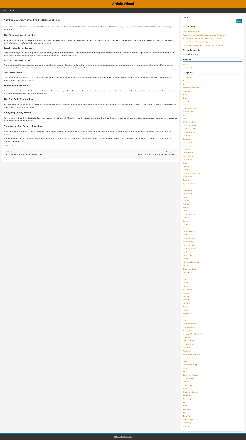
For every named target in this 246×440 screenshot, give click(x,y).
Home (3, 10)
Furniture (186, 218)
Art (184, 84)
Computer (186, 135)
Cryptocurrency (188, 153)
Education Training (189, 183)
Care (184, 115)
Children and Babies (190, 122)
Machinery (186, 286)
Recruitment (187, 351)
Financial (186, 204)
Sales (185, 361)
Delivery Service (188, 156)
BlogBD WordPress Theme (123, 437)
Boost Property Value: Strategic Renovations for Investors (202, 38)
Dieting (185, 170)
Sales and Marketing (190, 365)
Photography (187, 330)
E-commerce (187, 177)
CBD (184, 118)
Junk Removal (188, 272)
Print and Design (188, 341)
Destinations (187, 166)
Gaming (185, 224)
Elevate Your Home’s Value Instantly (195, 42)
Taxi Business (188, 395)
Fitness (185, 207)
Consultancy (187, 146)
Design (185, 163)
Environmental (188, 194)
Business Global (188, 111)
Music (185, 317)
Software (186, 382)
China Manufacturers (190, 125)
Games (185, 221)
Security (186, 368)
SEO (184, 371)
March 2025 (187, 64)
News (185, 320)
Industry (185, 259)
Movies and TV (188, 313)
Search (185, 18)
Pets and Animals (189, 327)
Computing (187, 139)
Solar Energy (187, 385)
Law (184, 276)
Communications (189, 132)
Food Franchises (189, 214)
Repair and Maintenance (191, 354)
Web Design (187, 423)
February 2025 (188, 68)
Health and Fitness (189, 238)
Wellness (186, 426)
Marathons (186, 296)
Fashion (186, 200)
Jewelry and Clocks (189, 269)
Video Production (189, 419)
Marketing (186, 303)
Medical (185, 310)
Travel (185, 412)
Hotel (185, 252)
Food (11, 145)
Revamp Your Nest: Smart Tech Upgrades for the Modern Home (204, 35)
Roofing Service (188, 358)
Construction (187, 142)
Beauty (185, 94)
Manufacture (187, 293)
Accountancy (187, 77)
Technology (187, 399)
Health (185, 235)
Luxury (185, 283)
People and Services (190, 324)
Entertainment (188, 190)
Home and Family (189, 245)
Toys (184, 402)
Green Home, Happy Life (191, 31)
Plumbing (186, 337)
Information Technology (191, 262)
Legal (185, 279)
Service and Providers (190, 375)
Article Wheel (123, 4)
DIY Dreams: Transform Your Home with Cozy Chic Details (203, 45)
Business (186, 105)
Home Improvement (189, 248)
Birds (185, 98)
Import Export (187, 255)
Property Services (189, 344)
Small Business (188, 378)
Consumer (186, 149)
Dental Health (187, 159)
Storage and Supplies (190, 392)
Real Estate (187, 347)
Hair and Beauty (188, 231)
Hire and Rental (188, 241)
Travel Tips (187, 416)
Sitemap (11, 10)
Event (185, 197)
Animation (186, 81)
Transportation (188, 409)
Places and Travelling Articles (193, 334)
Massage (186, 306)
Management (187, 289)
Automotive (187, 91)
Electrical (186, 187)
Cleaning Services (189, 129)
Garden (185, 228)
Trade (185, 406)
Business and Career (190, 108)
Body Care (186, 101)
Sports (185, 388)
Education (186, 180)
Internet (185, 265)
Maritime (186, 300)
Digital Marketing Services (192, 173)
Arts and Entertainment (191, 88)
